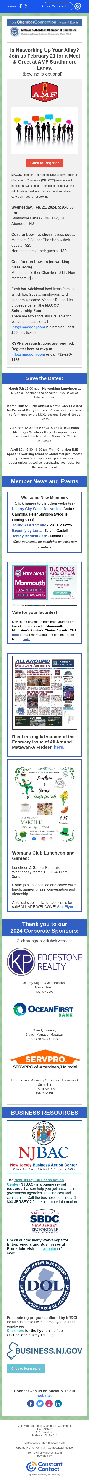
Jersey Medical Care (29, 536)
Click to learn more (26, 1368)
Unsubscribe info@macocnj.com (44, 1442)
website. (44, 1395)
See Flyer (65, 907)
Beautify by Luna (27, 531)
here (15, 634)
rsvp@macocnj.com (49, 1452)
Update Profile (25, 1447)
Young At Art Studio (29, 525)
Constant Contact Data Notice (54, 1447)
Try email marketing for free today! (44, 1474)
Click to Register (44, 163)
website (49, 1249)
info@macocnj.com (28, 327)
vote (26, 639)
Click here (15, 1331)
